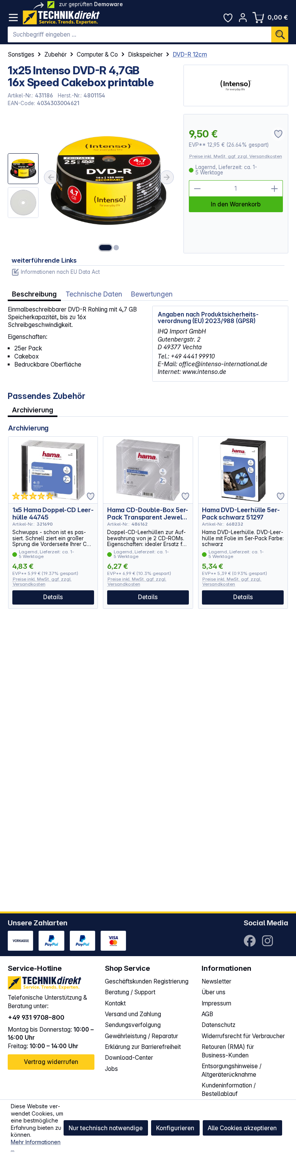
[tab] (34, 293)
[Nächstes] (167, 177)
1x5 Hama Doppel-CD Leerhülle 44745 (53, 513)
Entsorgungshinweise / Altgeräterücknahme (231, 1070)
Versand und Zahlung (133, 1014)
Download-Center (129, 1057)
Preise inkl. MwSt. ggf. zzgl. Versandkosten (235, 156)
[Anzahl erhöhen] (274, 188)
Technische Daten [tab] (94, 294)
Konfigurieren (175, 1128)
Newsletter (216, 981)
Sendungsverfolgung (133, 1025)
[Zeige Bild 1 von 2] (105, 247)
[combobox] (139, 35)
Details (53, 597)
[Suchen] (279, 35)
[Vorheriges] (51, 177)
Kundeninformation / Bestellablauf (229, 1089)
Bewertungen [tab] (152, 294)
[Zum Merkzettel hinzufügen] (90, 496)
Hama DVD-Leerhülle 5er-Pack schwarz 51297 (240, 513)
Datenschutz (218, 1025)
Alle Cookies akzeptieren (242, 1128)
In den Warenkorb (236, 204)
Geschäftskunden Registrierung (146, 981)
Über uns (213, 992)
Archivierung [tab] (32, 410)
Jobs (111, 1068)
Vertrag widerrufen (51, 1062)
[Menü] (13, 17)
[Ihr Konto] (243, 17)
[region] (91, 183)
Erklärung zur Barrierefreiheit (143, 1046)
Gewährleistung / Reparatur (141, 1036)
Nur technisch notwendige (106, 1128)
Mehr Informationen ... (36, 1146)
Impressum (216, 1003)
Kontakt (115, 1003)
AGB (207, 1014)
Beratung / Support (130, 992)
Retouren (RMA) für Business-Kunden (228, 1051)
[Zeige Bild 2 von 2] (116, 247)
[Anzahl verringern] (197, 188)
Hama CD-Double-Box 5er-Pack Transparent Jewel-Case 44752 (147, 513)
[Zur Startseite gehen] (61, 17)
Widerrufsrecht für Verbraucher (243, 1036)
